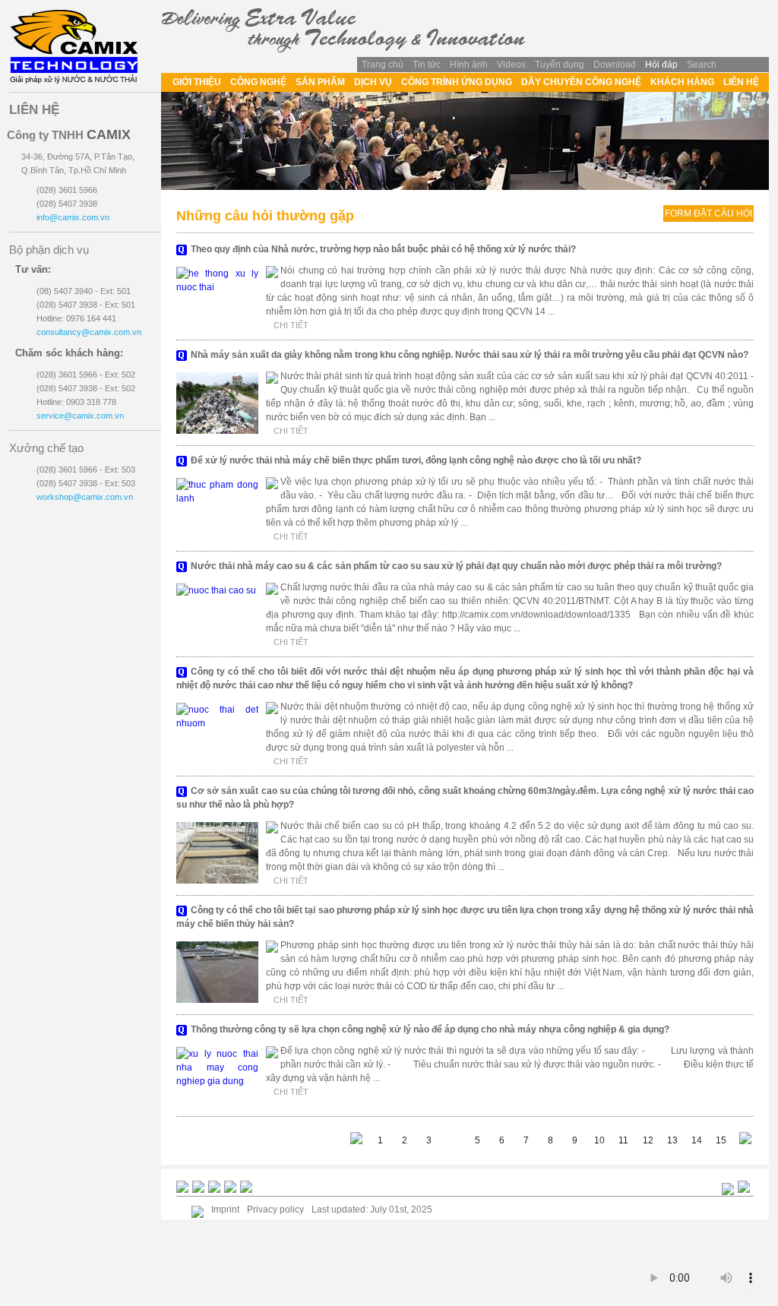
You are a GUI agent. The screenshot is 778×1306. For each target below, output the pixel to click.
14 (696, 1140)
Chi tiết (291, 325)
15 (721, 1140)
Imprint (225, 1209)
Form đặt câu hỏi (708, 213)
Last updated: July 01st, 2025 (372, 1209)
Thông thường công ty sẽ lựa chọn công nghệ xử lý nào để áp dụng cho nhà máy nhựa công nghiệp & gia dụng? (430, 1029)
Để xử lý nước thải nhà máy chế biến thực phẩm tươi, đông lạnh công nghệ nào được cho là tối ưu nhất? (416, 460)
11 (623, 1140)
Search (701, 64)
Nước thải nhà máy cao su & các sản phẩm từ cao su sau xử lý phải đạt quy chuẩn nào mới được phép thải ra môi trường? (456, 566)
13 (672, 1140)
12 (648, 1140)
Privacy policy (275, 1209)
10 (599, 1140)
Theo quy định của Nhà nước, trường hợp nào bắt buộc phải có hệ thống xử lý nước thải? (383, 249)
